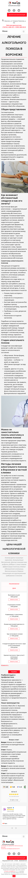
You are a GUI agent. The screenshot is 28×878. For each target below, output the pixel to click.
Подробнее (14, 671)
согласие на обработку (9, 871)
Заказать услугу (14, 599)
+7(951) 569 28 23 (20, 27)
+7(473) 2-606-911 (8, 27)
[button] (12, 834)
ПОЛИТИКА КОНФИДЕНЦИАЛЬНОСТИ (10, 854)
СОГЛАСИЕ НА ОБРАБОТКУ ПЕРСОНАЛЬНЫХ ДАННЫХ (12, 852)
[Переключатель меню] (24, 31)
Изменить (4, 665)
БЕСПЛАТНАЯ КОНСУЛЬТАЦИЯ (17, 14)
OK (14, 876)
